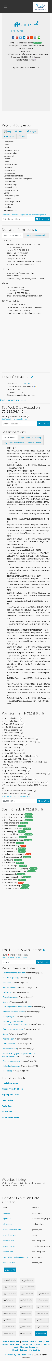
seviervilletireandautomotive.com (16, 1257)
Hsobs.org (7, 1070)
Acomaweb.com (10, 1048)
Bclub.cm (7, 992)
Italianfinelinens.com (11, 1066)
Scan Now (44, 423)
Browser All (10, 1270)
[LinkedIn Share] (24, 37)
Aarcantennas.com (11, 987)
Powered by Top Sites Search (18, 1354)
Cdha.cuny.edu (9, 1043)
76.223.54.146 (23, 383)
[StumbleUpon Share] (31, 37)
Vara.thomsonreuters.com (14, 972)
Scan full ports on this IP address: (16, 796)
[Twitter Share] (20, 37)
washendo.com (9, 1263)
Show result (43, 219)
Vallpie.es (7, 982)
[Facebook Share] (13, 37)
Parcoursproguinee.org (13, 1029)
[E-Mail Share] (38, 37)
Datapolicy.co (9, 1016)
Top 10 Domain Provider (36, 235)
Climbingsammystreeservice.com (17, 1006)
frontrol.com (8, 1251)
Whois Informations (12, 235)
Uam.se (20, 31)
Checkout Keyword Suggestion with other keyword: (24, 214)
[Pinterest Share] (27, 37)
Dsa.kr (5, 1034)
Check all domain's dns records (13, 400)
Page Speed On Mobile (14, 442)
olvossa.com (8, 1224)
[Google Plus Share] (16, 37)
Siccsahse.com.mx (10, 997)
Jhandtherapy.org (10, 977)
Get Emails (44, 962)
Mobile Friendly (34, 442)
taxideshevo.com (10, 1246)
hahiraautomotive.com (12, 1229)
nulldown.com (8, 1240)
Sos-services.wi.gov (11, 1061)
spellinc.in (7, 1218)
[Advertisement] (26, 86)
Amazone (10, 136)
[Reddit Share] (35, 37)
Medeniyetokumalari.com (14, 1011)
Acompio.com (9, 1038)
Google (32, 131)
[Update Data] (36, 229)
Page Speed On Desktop (30, 437)
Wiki (23, 136)
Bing (9, 131)
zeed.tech (7, 1213)
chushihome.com (9, 1235)
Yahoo (20, 131)
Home (12, 31)
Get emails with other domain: (15, 957)
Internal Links (10, 437)
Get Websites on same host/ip (15, 419)
